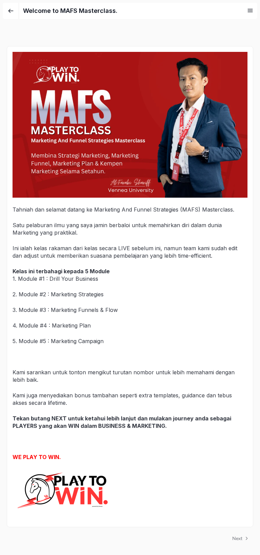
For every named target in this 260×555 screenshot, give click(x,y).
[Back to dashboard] (10, 10)
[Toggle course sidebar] (250, 10)
